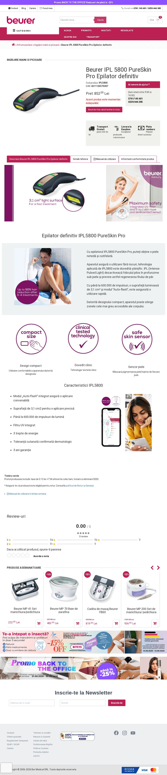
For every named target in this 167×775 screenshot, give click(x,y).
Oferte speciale (14, 736)
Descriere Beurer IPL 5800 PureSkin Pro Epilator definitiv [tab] (38, 159)
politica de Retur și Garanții (80, 485)
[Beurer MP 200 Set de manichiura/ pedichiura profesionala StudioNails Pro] (102, 589)
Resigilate (127, 30)
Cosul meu (47, 8)
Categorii (23, 31)
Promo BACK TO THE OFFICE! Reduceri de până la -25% (83, 2)
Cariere (32, 8)
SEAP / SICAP (13, 744)
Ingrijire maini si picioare (46, 45)
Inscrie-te (116, 703)
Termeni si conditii (42, 733)
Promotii (86, 30)
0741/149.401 (135, 98)
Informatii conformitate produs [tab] (137, 159)
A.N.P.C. (36, 756)
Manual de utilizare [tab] (106, 159)
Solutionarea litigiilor (43, 744)
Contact (14, 8)
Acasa (67, 30)
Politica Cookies (40, 748)
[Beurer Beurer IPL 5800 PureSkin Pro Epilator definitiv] (44, 98)
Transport (93, 37)
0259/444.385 (135, 102)
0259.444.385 (154, 8)
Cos (155, 19)
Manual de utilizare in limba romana (27, 493)
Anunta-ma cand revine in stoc (104, 109)
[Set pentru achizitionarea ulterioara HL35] (141, 589)
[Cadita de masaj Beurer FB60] (63, 589)
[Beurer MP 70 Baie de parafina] (25, 589)
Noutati (106, 30)
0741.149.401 (140, 8)
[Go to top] (158, 768)
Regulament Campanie (17, 740)
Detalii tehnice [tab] (80, 159)
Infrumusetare (24, 45)
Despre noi (70, 37)
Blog (24, 8)
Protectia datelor (41, 752)
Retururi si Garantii (41, 736)
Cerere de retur (40, 740)
